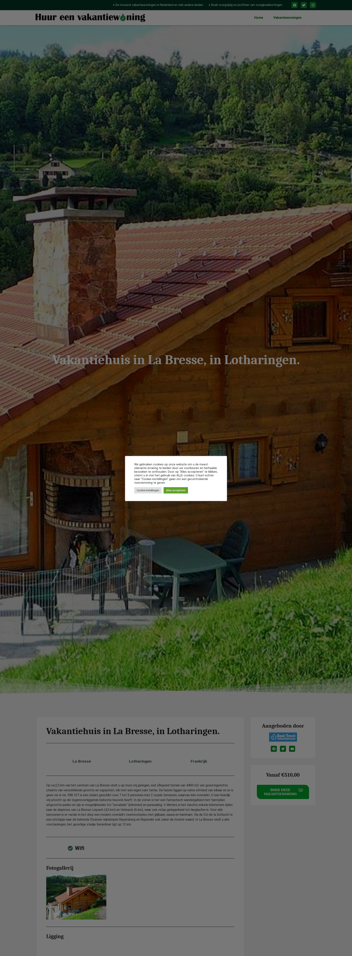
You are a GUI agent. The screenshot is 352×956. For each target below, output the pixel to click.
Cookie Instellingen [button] (148, 490)
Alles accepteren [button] (176, 490)
